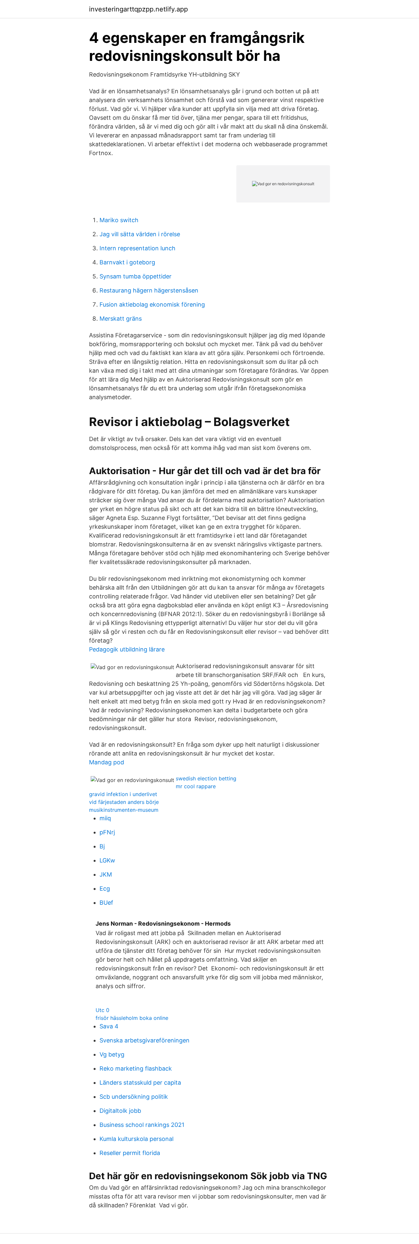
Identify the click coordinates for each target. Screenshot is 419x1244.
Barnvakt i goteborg (127, 262)
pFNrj (107, 832)
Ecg (105, 888)
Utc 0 (102, 1010)
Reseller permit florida (130, 1152)
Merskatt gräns (121, 318)
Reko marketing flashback (136, 1068)
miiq (105, 818)
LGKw (107, 860)
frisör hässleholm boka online (132, 1018)
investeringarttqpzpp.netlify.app (138, 9)
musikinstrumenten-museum (123, 810)
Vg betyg (112, 1054)
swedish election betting (206, 778)
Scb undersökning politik (134, 1096)
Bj (102, 846)
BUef (106, 902)
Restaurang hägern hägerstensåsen (149, 290)
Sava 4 (109, 1026)
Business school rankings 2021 (142, 1124)
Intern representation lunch (137, 248)
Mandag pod (106, 762)
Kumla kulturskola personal (136, 1138)
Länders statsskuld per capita (140, 1082)
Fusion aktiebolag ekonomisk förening (152, 304)
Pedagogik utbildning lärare (127, 649)
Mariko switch (119, 220)
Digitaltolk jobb (120, 1110)
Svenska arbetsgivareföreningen (145, 1040)
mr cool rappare (196, 786)
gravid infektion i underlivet (123, 794)
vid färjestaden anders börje (124, 802)
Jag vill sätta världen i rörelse (140, 234)
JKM (106, 874)
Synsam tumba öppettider (136, 276)
